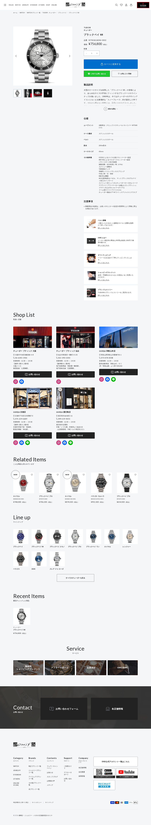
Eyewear (33, 5)
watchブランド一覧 (33, 12)
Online (54, 5)
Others (42, 5)
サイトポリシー (37, 802)
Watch (18, 5)
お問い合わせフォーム (67, 709)
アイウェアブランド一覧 (35, 778)
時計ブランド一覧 (35, 766)
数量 (85, 49)
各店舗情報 (117, 709)
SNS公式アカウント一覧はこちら (116, 761)
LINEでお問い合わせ (98, 74)
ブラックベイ (62, 12)
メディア (50, 785)
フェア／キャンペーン (52, 767)
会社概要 (82, 772)
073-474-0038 (107, 358)
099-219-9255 (64, 419)
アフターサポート (68, 773)
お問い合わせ (34, 374)
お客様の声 (51, 781)
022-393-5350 (64, 358)
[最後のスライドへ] (16, 56)
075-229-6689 (21, 419)
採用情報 (82, 776)
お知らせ (50, 772)
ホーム (15, 12)
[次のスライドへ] (69, 56)
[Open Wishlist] (121, 5)
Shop (48, 5)
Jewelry (25, 5)
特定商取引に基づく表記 (20, 802)
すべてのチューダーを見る (75, 578)
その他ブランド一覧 (35, 784)
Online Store (16, 784)
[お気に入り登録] (32, 475)
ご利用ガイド (68, 767)
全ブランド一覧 (34, 789)
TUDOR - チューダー (49, 12)
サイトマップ (49, 802)
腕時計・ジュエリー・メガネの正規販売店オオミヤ (35, 815)
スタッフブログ (52, 777)
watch (22, 12)
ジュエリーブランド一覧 (35, 771)
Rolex (11, 5)
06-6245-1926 (21, 358)
